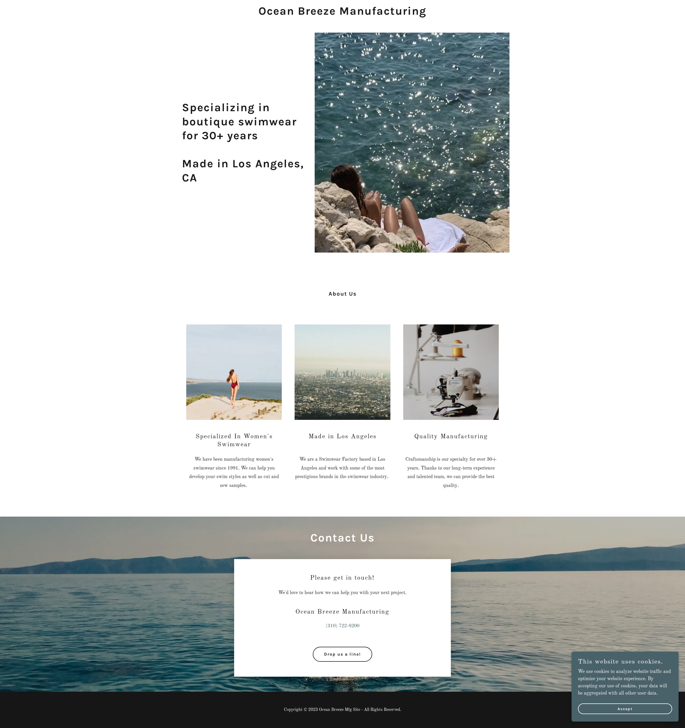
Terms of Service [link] (122, 681)
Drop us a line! (342, 654)
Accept (625, 709)
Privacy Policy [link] (89, 681)
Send (68, 702)
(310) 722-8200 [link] (342, 626)
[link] (343, 13)
